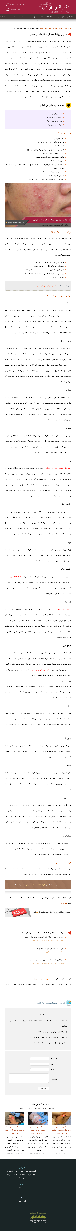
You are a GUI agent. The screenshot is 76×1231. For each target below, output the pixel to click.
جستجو (21, 16)
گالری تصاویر (11, 16)
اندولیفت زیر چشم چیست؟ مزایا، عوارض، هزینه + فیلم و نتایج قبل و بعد (61, 1130)
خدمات (29, 16)
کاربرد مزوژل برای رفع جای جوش (48, 286)
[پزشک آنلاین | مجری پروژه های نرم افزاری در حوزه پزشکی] (38, 1217)
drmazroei (21, 1201)
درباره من (61, 16)
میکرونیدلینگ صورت (16, 577)
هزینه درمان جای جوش (54, 125)
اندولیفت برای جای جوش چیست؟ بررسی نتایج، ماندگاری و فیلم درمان (38, 1130)
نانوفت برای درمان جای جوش (34, 884)
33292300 (63, 903)
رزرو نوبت (35, 20)
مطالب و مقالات (50, 16)
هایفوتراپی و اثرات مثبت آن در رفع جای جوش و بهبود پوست (44, 960)
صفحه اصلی (70, 16)
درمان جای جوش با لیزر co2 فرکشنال (58, 468)
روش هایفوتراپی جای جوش (40, 669)
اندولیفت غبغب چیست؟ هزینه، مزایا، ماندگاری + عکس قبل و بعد (14, 1130)
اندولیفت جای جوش (64, 609)
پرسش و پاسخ (38, 16)
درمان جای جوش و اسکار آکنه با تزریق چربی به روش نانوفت (44, 937)
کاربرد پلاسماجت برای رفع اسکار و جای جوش (49, 948)
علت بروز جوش (57, 113)
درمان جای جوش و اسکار (54, 121)
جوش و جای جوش (46, 28)
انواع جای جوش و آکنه (54, 117)
